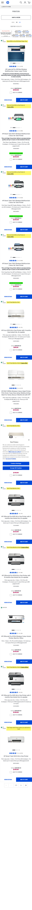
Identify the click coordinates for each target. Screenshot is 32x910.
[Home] (8, 2)
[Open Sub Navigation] (2, 2)
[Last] (25, 785)
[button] (18, 41)
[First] (6, 785)
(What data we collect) (15, 452)
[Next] (21, 785)
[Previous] (11, 785)
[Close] (29, 440)
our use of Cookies (11, 458)
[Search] (21, 2)
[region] (16, 455)
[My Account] (25, 2)
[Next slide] (21, 53)
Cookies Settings (16, 463)
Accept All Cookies (16, 468)
